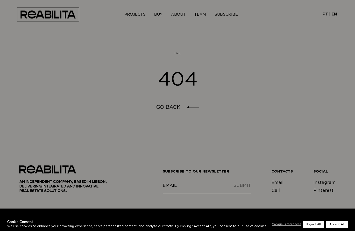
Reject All (313, 224)
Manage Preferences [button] (286, 224)
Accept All (336, 224)
